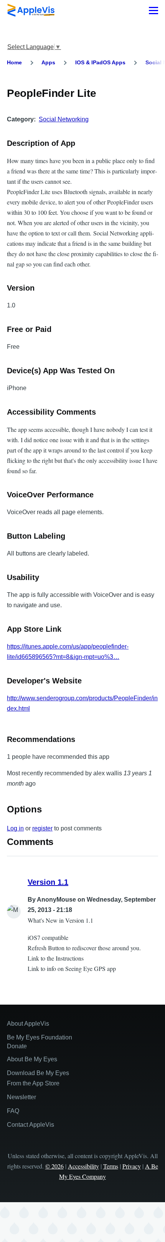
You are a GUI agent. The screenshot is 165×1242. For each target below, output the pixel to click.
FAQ (13, 1111)
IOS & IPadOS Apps (100, 62)
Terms (110, 1166)
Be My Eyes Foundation (39, 1037)
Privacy (131, 1166)
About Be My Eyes (32, 1059)
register (42, 828)
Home (14, 62)
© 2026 (54, 1166)
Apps (48, 62)
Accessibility (83, 1166)
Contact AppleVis (30, 1124)
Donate (17, 1046)
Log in (15, 828)
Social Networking (64, 119)
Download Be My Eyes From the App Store (38, 1078)
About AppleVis (28, 1023)
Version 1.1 (48, 882)
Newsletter (21, 1097)
